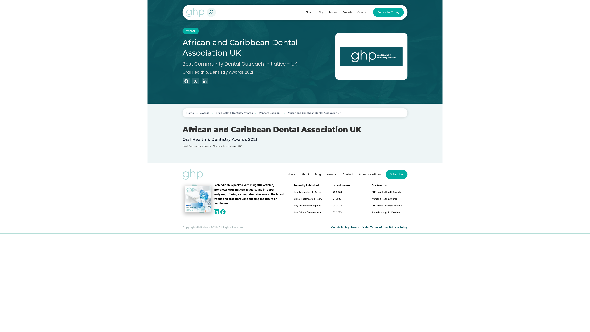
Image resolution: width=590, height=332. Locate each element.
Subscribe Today (388, 12)
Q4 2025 (337, 205)
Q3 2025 (337, 212)
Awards (347, 12)
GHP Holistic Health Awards (386, 192)
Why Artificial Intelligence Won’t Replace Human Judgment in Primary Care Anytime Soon (308, 205)
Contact (362, 12)
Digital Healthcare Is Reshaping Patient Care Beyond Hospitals (308, 199)
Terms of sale (360, 227)
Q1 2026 (336, 199)
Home (190, 112)
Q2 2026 (337, 192)
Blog (321, 12)
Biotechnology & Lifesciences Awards (387, 212)
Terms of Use (379, 227)
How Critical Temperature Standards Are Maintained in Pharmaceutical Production (308, 212)
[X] (195, 81)
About (309, 12)
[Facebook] (186, 81)
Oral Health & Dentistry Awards (234, 112)
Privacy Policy (398, 227)
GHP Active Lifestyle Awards (387, 205)
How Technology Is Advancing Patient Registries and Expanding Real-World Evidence (308, 192)
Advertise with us (370, 174)
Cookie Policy (340, 227)
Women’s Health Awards (384, 199)
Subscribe (396, 174)
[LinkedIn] (205, 81)
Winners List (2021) (270, 112)
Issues (333, 12)
